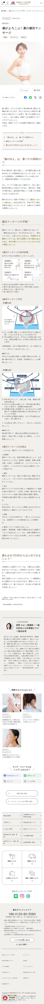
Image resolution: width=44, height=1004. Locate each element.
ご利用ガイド (7, 822)
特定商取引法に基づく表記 (29, 972)
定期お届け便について (29, 822)
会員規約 (25, 960)
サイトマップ (26, 955)
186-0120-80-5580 (22, 913)
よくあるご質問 (7, 829)
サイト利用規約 (5, 966)
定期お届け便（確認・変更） (10, 835)
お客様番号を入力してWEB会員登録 (29, 816)
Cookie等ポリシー (6, 972)
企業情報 (25, 978)
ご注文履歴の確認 (28, 835)
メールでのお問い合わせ (22, 940)
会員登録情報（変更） (29, 842)
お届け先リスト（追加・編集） (10, 842)
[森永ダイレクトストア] (21, 3)
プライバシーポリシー (28, 966)
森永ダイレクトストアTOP (8, 955)
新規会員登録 (7, 816)
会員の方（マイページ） (30, 829)
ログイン (7, 4)
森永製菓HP (5, 984)
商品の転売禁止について (7, 960)
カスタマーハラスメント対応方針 (9, 978)
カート (2, 3)
